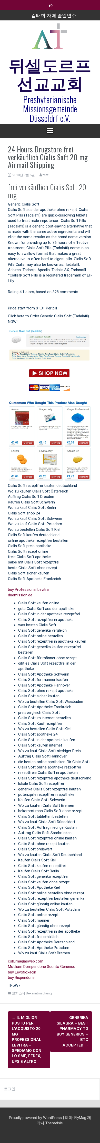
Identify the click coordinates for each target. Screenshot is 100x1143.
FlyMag (80, 1117)
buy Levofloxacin (22, 972)
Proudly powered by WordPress (36, 1117)
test (45, 175)
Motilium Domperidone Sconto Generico (41, 966)
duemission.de (20, 595)
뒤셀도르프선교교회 (50, 73)
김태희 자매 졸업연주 (53, 15)
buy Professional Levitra (28, 589)
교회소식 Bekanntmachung (32, 993)
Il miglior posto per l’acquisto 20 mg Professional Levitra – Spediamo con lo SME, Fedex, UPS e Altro (26, 1039)
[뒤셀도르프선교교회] (50, 38)
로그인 (9, 1089)
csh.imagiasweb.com (25, 961)
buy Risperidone (21, 977)
